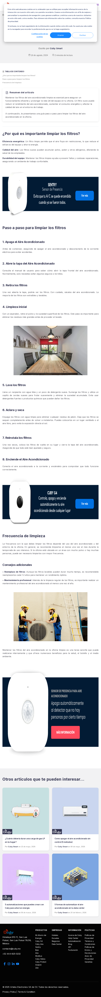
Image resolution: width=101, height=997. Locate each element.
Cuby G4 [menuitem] (39, 941)
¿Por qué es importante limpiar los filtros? (18, 75)
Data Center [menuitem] (57, 944)
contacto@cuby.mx (11, 948)
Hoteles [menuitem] (55, 935)
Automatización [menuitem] (74, 941)
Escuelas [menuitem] (55, 938)
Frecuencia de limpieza (11, 82)
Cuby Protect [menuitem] (40, 962)
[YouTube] (17, 964)
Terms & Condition (26, 992)
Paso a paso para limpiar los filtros (16, 79)
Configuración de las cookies (39, 35)
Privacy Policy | (9, 992)
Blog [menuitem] (70, 944)
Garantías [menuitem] (88, 962)
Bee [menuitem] (37, 950)
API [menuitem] (69, 947)
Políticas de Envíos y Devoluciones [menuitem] (90, 950)
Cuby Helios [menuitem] (40, 959)
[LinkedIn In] (13, 964)
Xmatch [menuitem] (38, 965)
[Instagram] (8, 964)
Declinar (83, 35)
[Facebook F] (4, 964)
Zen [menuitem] (37, 968)
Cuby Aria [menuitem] (39, 944)
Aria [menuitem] (36, 953)
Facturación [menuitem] (73, 950)
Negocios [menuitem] (56, 941)
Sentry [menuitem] (38, 947)
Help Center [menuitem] (73, 938)
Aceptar (61, 35)
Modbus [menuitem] (38, 956)
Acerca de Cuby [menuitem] (75, 935)
